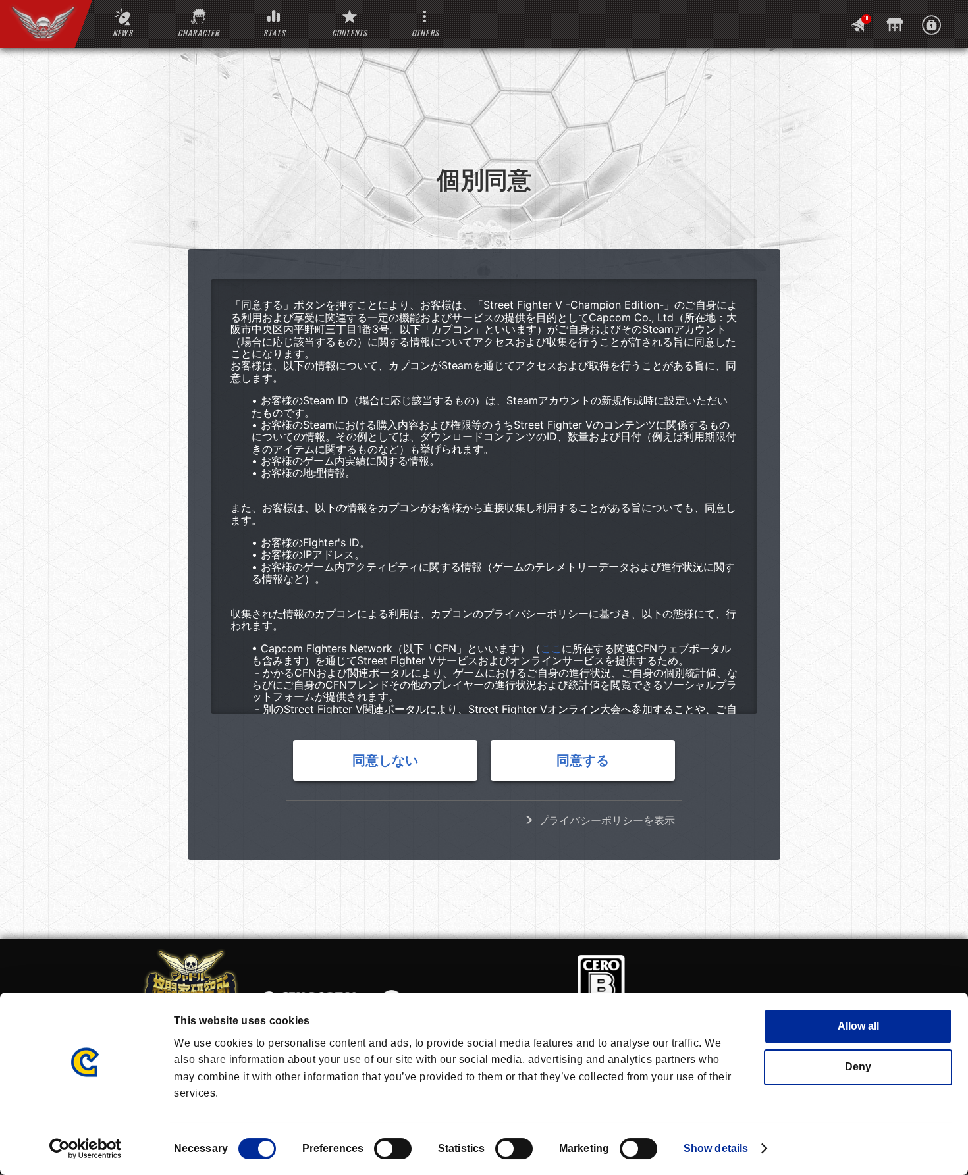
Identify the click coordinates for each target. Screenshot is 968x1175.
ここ (551, 648)
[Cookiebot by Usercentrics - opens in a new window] (85, 1148)
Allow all (858, 1025)
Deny (858, 1066)
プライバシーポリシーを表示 (606, 820)
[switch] (393, 1148)
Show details (716, 1148)
